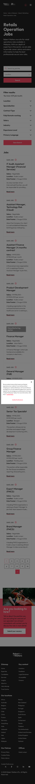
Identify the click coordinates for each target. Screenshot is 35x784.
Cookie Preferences (17, 400)
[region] (17, 392)
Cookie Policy (10, 394)
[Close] (31, 382)
